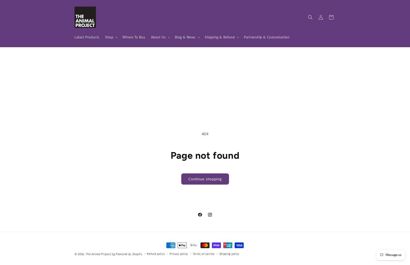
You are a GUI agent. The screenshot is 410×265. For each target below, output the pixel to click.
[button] (111, 37)
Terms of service (204, 253)
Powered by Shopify (129, 254)
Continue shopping (205, 179)
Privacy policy (179, 253)
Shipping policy (229, 253)
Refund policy (156, 253)
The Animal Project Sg (100, 254)
